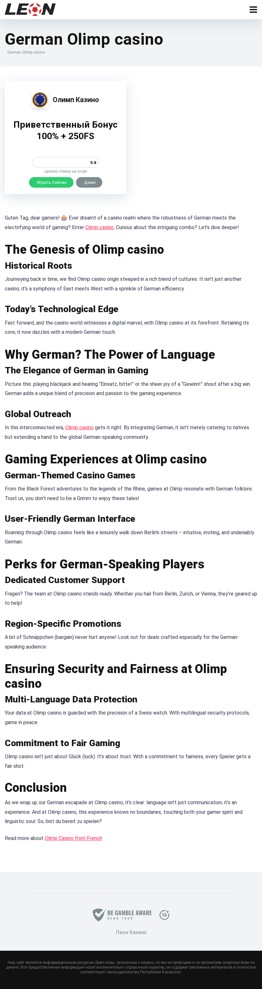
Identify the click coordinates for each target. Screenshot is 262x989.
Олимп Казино (76, 100)
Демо (90, 182)
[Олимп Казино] (40, 106)
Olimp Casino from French (73, 838)
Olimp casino (99, 227)
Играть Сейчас (52, 182)
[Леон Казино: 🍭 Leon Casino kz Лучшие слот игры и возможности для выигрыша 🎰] (30, 9)
